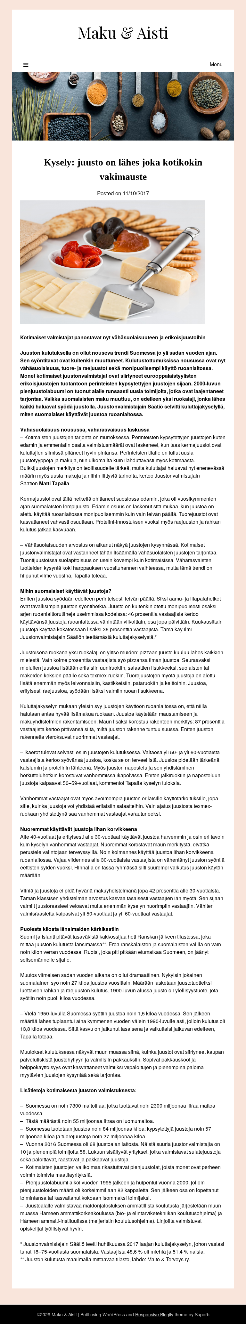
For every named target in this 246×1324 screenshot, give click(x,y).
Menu (216, 64)
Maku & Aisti (123, 32)
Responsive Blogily (154, 1314)
